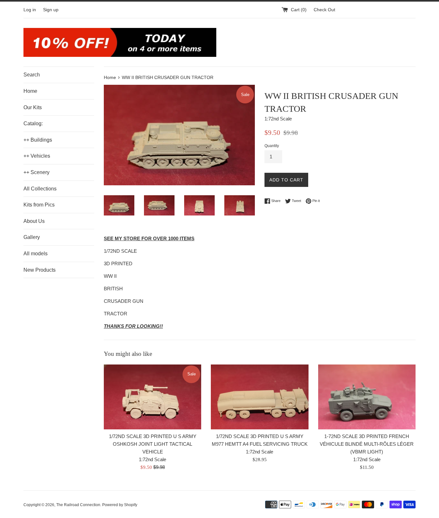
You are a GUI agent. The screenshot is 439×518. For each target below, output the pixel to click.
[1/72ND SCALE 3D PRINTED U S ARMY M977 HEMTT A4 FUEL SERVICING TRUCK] (259, 396)
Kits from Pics (39, 204)
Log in (29, 9)
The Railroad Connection (78, 505)
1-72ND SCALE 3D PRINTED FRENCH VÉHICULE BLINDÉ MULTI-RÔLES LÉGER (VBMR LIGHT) (367, 444)
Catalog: (33, 123)
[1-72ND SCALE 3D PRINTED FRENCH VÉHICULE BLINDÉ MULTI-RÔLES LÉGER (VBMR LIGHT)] (367, 396)
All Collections (40, 188)
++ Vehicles (36, 156)
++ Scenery (36, 172)
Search (31, 74)
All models (35, 253)
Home (30, 91)
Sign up (50, 9)
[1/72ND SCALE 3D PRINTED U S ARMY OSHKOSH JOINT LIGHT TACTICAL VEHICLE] (152, 396)
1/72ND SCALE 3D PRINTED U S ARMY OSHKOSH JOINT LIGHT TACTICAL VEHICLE (152, 444)
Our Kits (32, 107)
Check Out (324, 9)
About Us (34, 221)
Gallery (31, 237)
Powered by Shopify (119, 505)
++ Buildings (37, 140)
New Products (39, 270)
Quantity (271, 146)
